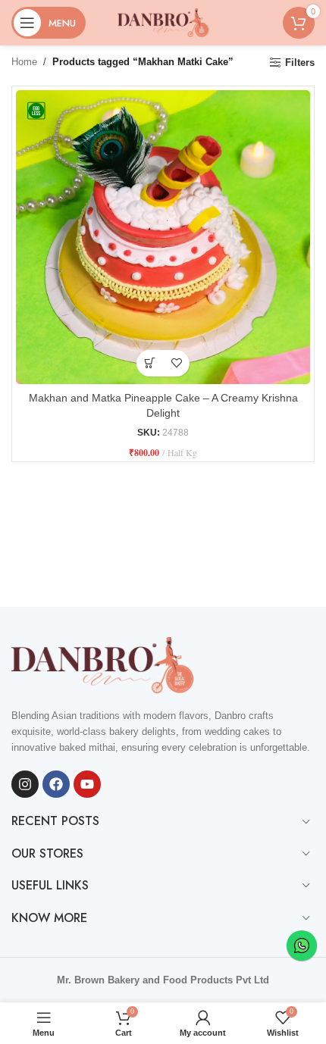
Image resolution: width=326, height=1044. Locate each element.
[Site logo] (163, 21)
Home (24, 61)
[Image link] (102, 664)
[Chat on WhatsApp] (302, 945)
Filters (300, 62)
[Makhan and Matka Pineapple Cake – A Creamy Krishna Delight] (163, 237)
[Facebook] (56, 784)
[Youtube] (87, 784)
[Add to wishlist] (176, 363)
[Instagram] (25, 784)
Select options (149, 363)
